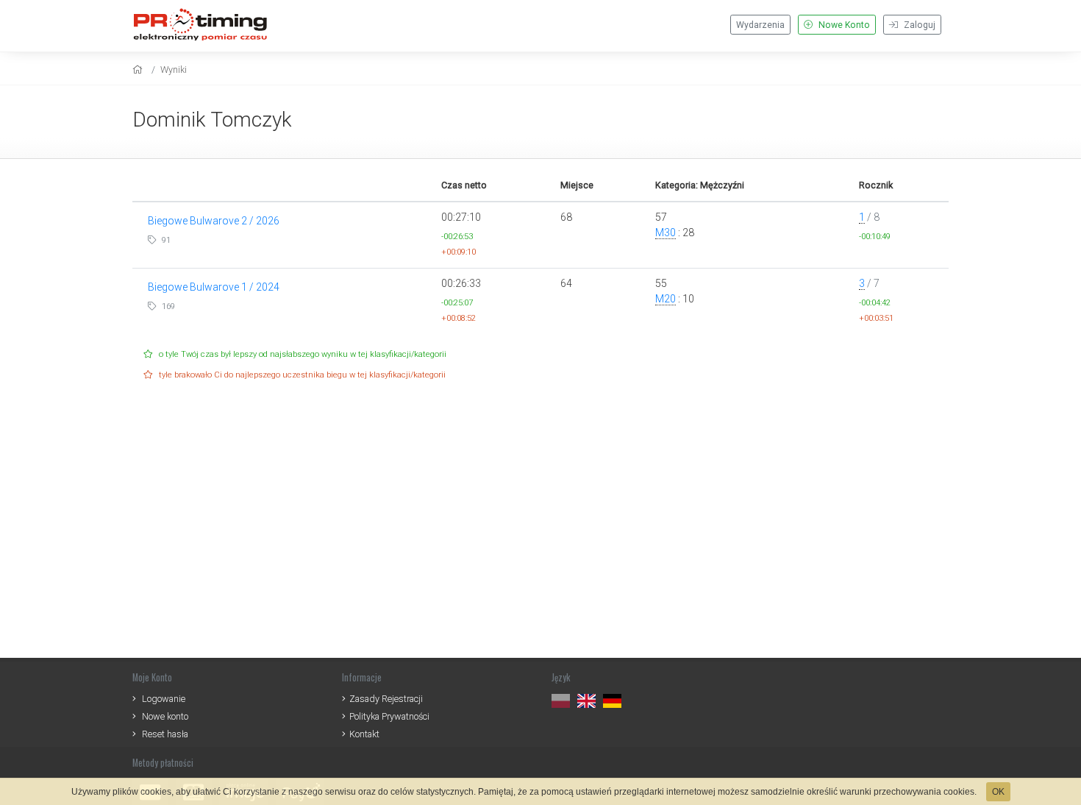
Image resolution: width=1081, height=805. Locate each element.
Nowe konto (165, 716)
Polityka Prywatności (389, 716)
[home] (139, 69)
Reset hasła (165, 734)
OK (998, 792)
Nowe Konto (843, 25)
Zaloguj (918, 25)
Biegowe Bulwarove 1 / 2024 (213, 287)
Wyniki (173, 69)
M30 (665, 232)
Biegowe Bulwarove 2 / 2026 (213, 221)
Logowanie (163, 698)
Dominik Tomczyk (212, 119)
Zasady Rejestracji (386, 698)
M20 (665, 299)
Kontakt (364, 734)
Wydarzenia (760, 25)
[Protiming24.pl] (205, 23)
